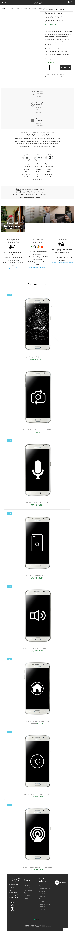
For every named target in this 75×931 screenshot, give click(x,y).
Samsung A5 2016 (57, 77)
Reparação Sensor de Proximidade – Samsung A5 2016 (37, 867)
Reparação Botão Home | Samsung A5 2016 (37, 721)
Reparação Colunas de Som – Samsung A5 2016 (37, 648)
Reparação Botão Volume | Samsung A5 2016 (37, 794)
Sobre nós (27, 885)
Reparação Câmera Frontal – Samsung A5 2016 (37, 430)
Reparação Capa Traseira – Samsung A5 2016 (37, 575)
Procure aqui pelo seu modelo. (30, 197)
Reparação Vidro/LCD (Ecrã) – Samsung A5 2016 (37, 357)
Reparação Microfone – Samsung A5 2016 (37, 502)
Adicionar (65, 67)
